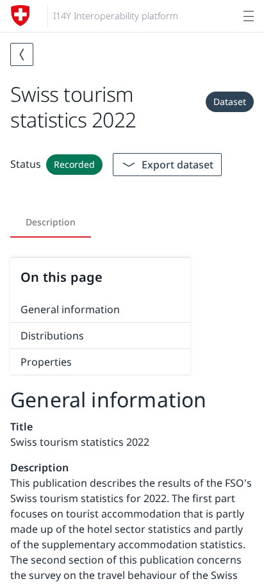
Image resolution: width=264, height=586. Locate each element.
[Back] (21, 54)
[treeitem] (100, 310)
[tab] (50, 222)
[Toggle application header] (248, 16)
